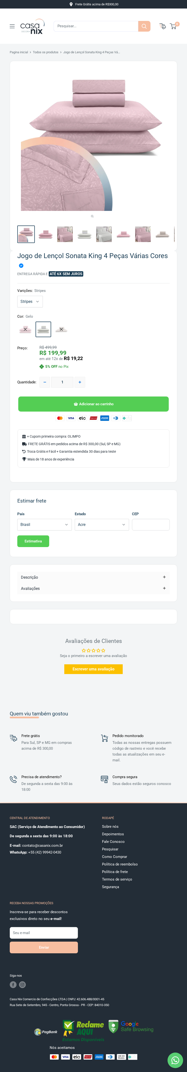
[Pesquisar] (144, 26)
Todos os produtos (45, 52)
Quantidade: (27, 382)
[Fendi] (61, 329)
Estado (80, 514)
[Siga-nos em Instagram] (22, 984)
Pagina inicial (19, 52)
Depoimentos (113, 834)
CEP (135, 514)
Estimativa (33, 541)
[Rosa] (25, 329)
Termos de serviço (117, 879)
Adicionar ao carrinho (96, 404)
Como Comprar (114, 857)
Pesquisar (110, 849)
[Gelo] (43, 329)
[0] (173, 26)
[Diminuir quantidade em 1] (44, 382)
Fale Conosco (113, 841)
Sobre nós (110, 826)
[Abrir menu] (12, 26)
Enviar (44, 947)
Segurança (110, 887)
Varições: (31, 290)
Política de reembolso (120, 864)
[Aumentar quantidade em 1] (80, 382)
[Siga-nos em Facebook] (13, 984)
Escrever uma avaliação (93, 669)
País (21, 514)
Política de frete (115, 872)
